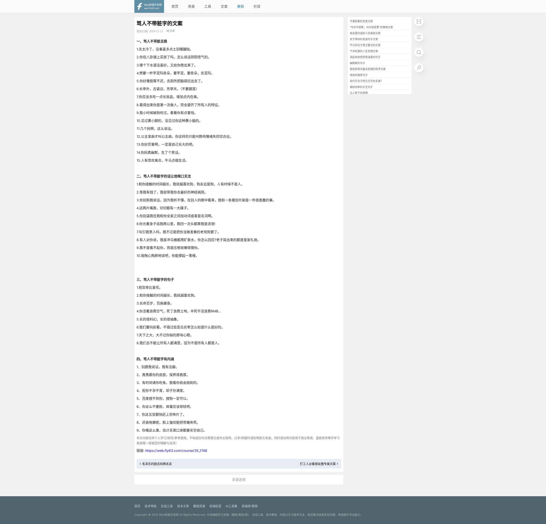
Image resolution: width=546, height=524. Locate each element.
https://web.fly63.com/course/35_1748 (176, 450)
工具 (207, 6)
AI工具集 (231, 506)
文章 (224, 6)
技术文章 (183, 506)
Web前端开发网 (169, 514)
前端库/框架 (250, 506)
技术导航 (151, 506)
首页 (174, 6)
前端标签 (215, 506)
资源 (191, 6)
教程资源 (199, 506)
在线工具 (167, 506)
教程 (240, 6)
